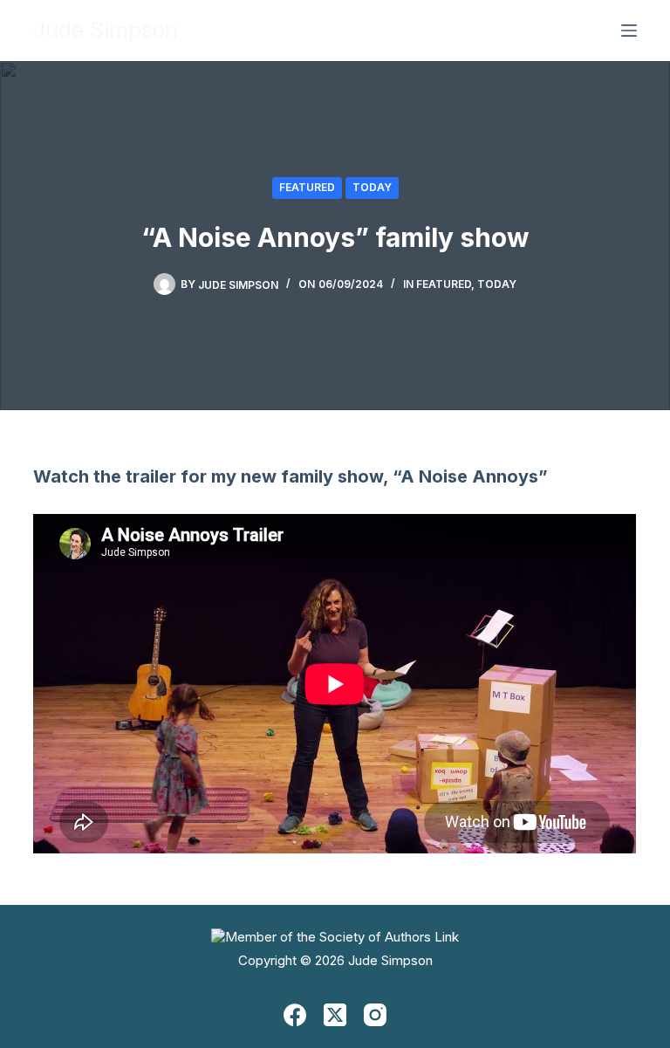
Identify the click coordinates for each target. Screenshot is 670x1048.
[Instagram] (375, 1014)
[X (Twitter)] (335, 1014)
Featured (307, 187)
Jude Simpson (105, 30)
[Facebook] (295, 1014)
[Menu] (629, 30)
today (372, 187)
